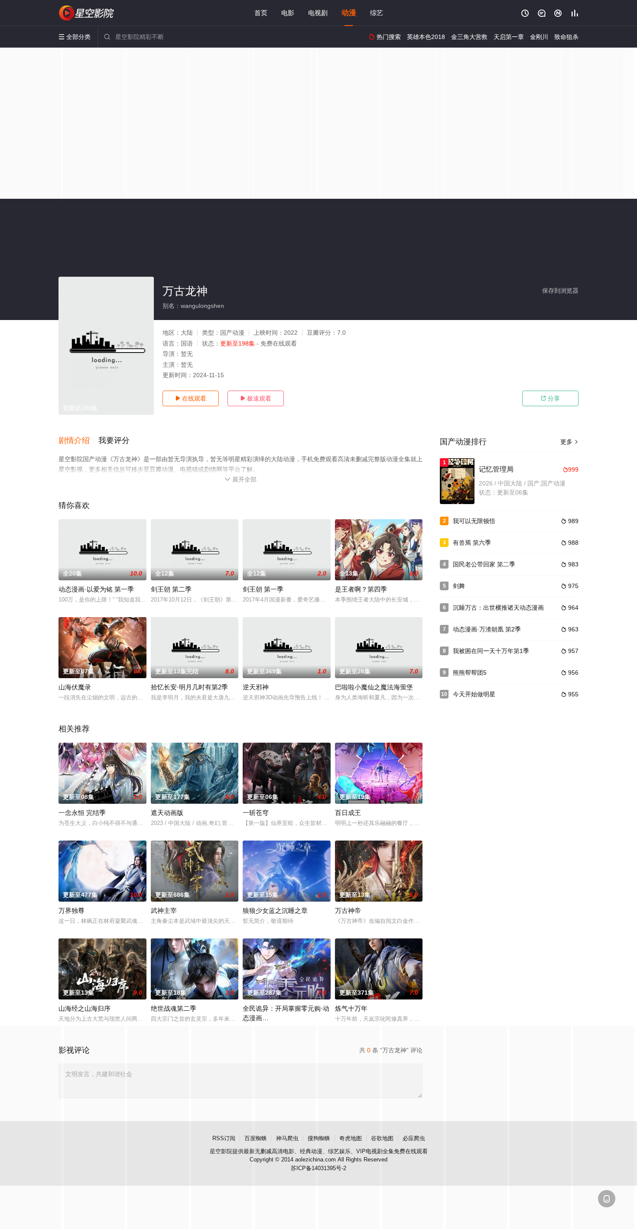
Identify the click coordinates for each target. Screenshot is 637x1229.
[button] (78, 441)
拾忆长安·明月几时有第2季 (189, 687)
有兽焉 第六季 (472, 542)
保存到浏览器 (560, 290)
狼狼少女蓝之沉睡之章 (275, 910)
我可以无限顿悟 (474, 520)
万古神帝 (348, 910)
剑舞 (459, 585)
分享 (550, 398)
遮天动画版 (167, 812)
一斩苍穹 (256, 812)
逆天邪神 (256, 687)
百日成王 (348, 812)
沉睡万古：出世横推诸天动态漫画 (498, 607)
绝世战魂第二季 (173, 1008)
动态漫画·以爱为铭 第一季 (96, 589)
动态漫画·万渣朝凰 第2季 (487, 629)
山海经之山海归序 (84, 1008)
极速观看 (255, 398)
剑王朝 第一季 (263, 589)
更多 (569, 441)
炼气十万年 (351, 1008)
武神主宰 (164, 910)
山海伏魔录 (74, 687)
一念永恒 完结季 (82, 812)
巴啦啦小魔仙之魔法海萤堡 (374, 687)
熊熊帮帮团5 (470, 672)
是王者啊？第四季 (361, 589)
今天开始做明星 (474, 694)
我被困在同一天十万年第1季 (491, 650)
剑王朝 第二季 (171, 589)
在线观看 (190, 398)
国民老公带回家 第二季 (484, 564)
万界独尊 (71, 910)
